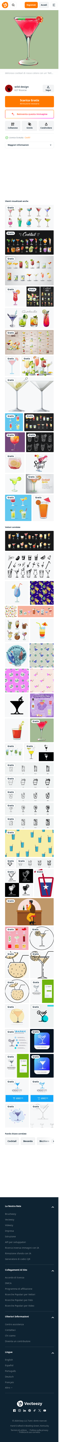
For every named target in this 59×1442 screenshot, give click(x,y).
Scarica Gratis (29, 101)
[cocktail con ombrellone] (15, 657)
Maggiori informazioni (18, 142)
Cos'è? (27, 137)
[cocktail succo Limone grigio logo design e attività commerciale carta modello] (16, 1408)
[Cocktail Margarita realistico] (15, 585)
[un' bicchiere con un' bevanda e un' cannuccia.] (14, 1222)
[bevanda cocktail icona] (12, 385)
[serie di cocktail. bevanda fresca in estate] (16, 1277)
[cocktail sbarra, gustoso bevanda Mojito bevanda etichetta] (16, 855)
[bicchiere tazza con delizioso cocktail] (15, 502)
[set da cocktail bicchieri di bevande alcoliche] (14, 463)
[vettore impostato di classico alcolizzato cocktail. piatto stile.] (29, 690)
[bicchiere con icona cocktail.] (17, 1302)
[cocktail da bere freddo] (15, 294)
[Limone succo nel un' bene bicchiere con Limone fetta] (20, 1051)
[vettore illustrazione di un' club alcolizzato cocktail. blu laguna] (17, 742)
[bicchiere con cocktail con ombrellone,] (17, 1328)
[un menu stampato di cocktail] (18, 316)
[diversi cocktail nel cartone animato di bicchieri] (29, 268)
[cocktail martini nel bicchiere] (29, 435)
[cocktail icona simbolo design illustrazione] (17, 955)
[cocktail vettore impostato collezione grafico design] (29, 240)
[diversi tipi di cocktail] (21, 406)
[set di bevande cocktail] (29, 214)
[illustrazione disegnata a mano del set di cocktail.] (29, 337)
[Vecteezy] (5, 5)
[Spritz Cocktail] (19, 605)
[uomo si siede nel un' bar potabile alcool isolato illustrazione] (29, 1251)
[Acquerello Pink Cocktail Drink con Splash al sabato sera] (19, 564)
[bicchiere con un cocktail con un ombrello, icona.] (17, 1383)
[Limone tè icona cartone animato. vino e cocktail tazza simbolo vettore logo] (19, 1193)
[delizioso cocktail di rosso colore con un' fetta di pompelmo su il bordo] (17, 1029)
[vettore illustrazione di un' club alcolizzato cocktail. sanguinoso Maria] (17, 1005)
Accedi (44, 5)
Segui (48, 90)
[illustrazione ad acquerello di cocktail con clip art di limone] (15, 543)
